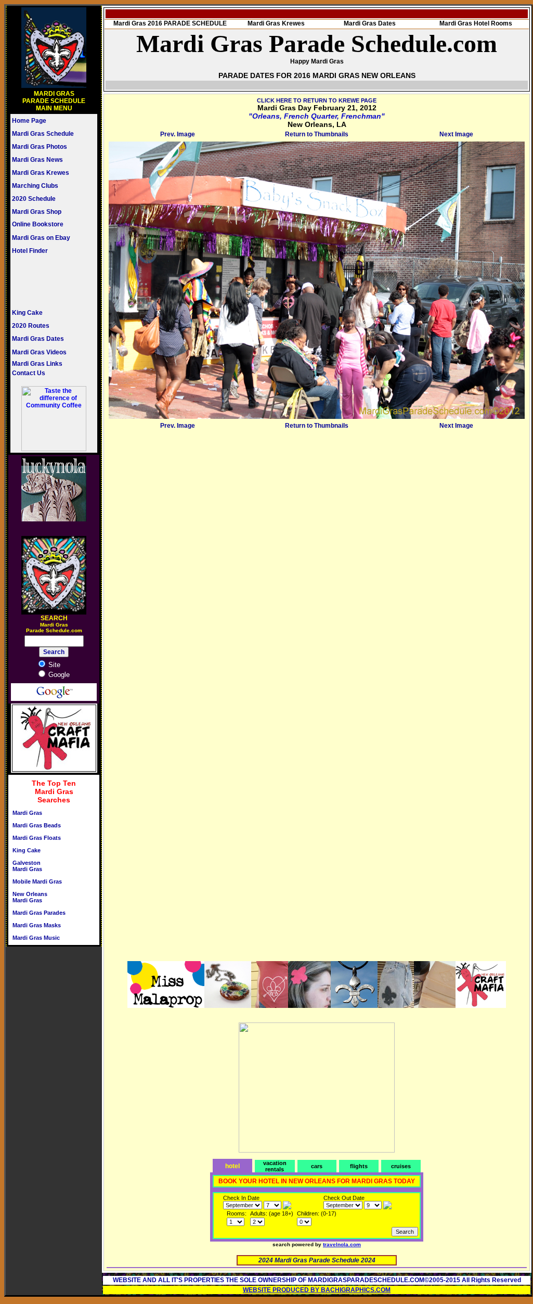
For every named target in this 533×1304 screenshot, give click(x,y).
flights (359, 1166)
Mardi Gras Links (37, 363)
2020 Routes (30, 325)
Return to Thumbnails (316, 134)
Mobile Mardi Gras (37, 881)
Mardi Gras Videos (39, 352)
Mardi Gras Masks (36, 925)
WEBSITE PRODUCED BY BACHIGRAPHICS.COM (317, 1290)
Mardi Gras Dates (38, 338)
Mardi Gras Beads (36, 825)
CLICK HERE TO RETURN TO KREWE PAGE (316, 100)
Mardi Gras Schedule (43, 133)
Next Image (456, 134)
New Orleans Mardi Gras (29, 897)
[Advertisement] (43, 281)
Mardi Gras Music (36, 938)
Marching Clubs (35, 185)
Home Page (29, 120)
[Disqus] (316, 562)
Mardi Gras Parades (39, 913)
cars (316, 1166)
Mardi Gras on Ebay (41, 237)
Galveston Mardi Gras (27, 866)
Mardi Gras (27, 813)
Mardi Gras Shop (36, 211)
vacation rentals (275, 1166)
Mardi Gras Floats (36, 838)
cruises (401, 1166)
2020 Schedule (34, 198)
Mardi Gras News (37, 159)
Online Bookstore (37, 224)
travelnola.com (342, 1244)
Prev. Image (177, 134)
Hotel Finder (30, 250)
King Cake (27, 312)
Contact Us (28, 373)
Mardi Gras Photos (39, 146)
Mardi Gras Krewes (40, 172)
